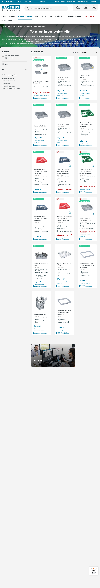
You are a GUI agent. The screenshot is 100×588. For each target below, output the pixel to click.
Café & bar (59, 16)
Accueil (4, 26)
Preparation (40, 16)
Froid (3, 16)
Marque (5, 64)
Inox (50, 16)
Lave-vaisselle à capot (8, 81)
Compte (77, 8)
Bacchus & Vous (6, 20)
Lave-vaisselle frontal (8, 78)
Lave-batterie (6, 83)
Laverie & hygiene (25, 16)
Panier (94, 8)
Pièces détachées (74, 16)
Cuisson (12, 16)
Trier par (76, 52)
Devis (86, 8)
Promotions (89, 16)
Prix (3, 69)
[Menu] (97, 567)
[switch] (94, 573)
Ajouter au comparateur (41, 98)
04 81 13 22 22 (8, 2)
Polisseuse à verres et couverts (11, 89)
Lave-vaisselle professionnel (25, 26)
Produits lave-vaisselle (8, 86)
